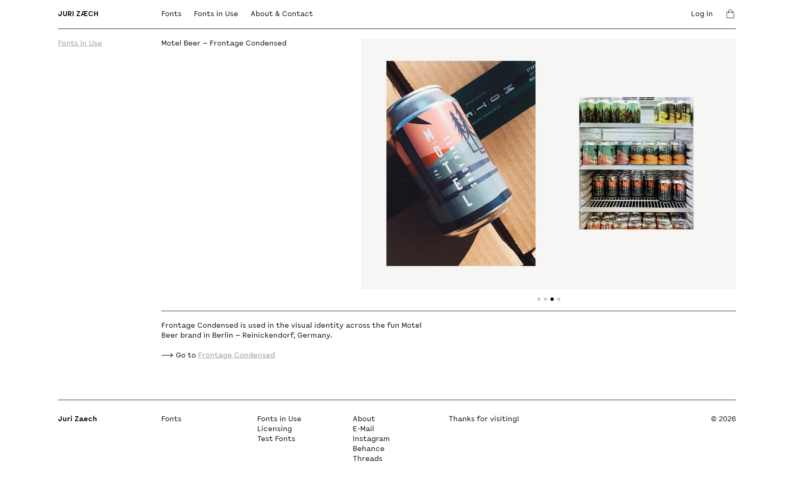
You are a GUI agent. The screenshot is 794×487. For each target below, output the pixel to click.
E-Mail (363, 429)
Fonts (171, 14)
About (364, 419)
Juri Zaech (77, 419)
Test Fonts (276, 439)
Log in (702, 14)
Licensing (274, 429)
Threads (368, 459)
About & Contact (282, 14)
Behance (369, 449)
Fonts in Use (216, 14)
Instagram (371, 439)
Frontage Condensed (236, 356)
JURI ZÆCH (78, 14)
